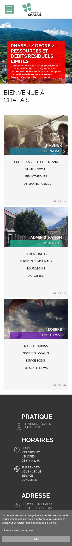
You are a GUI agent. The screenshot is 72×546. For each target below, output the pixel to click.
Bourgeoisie (36, 268)
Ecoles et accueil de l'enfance (36, 162)
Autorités (36, 275)
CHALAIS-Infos (36, 254)
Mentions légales (37, 424)
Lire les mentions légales (18, 530)
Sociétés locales (36, 353)
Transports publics (36, 183)
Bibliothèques (36, 176)
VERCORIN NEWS (36, 368)
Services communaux (36, 261)
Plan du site (32, 427)
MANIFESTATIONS (36, 346)
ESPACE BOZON (36, 360)
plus (57, 201)
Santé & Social (36, 169)
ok (36, 539)
